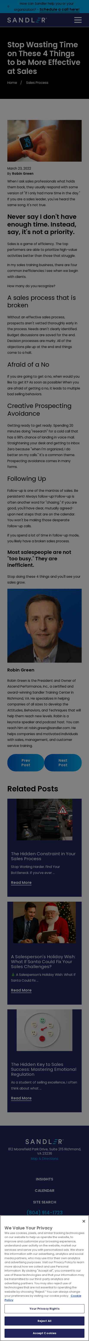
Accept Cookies (44, 1333)
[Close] (84, 1221)
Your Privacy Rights (44, 1309)
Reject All (44, 1321)
